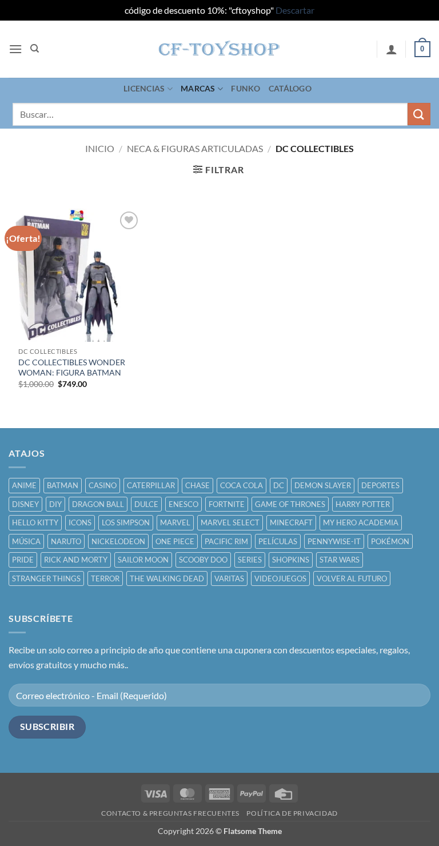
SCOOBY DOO (203, 559)
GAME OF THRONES (290, 504)
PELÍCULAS (277, 541)
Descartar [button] (295, 10)
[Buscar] (34, 48)
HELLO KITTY (35, 522)
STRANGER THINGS (46, 578)
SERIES (250, 559)
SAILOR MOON (143, 559)
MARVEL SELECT (230, 522)
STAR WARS (340, 559)
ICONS (80, 522)
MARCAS (198, 88)
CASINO (103, 485)
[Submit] (419, 114)
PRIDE (23, 559)
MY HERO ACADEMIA (360, 522)
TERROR (105, 578)
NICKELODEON (118, 541)
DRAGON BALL (98, 504)
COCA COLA (241, 485)
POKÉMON (390, 541)
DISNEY (25, 504)
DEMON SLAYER (322, 485)
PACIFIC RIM (226, 541)
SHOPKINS (290, 559)
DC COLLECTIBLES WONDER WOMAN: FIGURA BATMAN (71, 367)
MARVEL (175, 522)
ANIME (24, 485)
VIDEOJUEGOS (280, 578)
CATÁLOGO (290, 88)
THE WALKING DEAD (167, 578)
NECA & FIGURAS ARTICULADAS (195, 148)
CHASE (197, 485)
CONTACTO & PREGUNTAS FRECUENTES (170, 813)
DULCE (146, 504)
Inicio (99, 148)
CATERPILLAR (151, 485)
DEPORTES (380, 485)
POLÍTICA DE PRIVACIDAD (291, 813)
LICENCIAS (144, 88)
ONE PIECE (174, 541)
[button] (15, 49)
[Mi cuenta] (391, 49)
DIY (55, 504)
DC (278, 485)
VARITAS (229, 578)
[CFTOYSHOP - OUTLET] (219, 49)
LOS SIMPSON (126, 522)
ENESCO (183, 504)
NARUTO (66, 541)
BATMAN (62, 485)
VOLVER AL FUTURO (352, 578)
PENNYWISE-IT (334, 541)
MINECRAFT (291, 522)
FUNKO (245, 88)
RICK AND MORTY (75, 559)
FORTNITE (227, 504)
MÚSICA (26, 541)
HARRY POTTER (363, 504)
